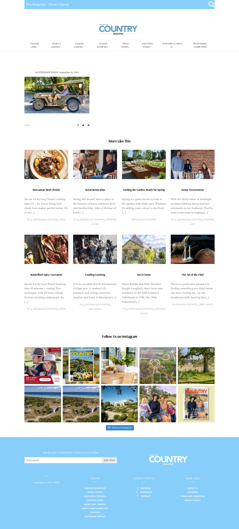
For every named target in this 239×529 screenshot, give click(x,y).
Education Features (95, 496)
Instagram (146, 492)
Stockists (95, 512)
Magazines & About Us (172, 45)
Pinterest (146, 496)
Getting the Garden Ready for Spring (144, 190)
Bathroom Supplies (95, 516)
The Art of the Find (193, 274)
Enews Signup (59, 4)
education (95, 309)
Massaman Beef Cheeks (46, 190)
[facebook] (78, 125)
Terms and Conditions (192, 496)
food (62, 219)
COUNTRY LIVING (34, 45)
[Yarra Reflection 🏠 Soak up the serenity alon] (157, 365)
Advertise (192, 492)
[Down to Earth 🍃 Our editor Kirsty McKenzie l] (157, 404)
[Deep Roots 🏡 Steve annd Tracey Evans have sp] (196, 365)
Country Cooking (79, 45)
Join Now (109, 460)
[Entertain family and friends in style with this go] (119, 365)
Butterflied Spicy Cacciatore (46, 274)
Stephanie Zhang (48, 72)
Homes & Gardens (56, 45)
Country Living (95, 500)
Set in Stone (144, 274)
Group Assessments (192, 190)
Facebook (145, 488)
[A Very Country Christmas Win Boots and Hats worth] (42, 365)
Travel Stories (125, 45)
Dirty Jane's (206, 304)
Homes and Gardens (95, 504)
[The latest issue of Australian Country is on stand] (81, 365)
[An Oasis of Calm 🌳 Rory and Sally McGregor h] (119, 404)
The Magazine (36, 4)
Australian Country (45, 219)
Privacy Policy (192, 500)
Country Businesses (102, 45)
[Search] (211, 4)
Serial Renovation (95, 190)
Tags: (27, 125)
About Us (193, 488)
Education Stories (147, 45)
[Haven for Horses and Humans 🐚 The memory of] (42, 404)
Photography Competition (200, 45)
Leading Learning (95, 274)
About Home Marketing (95, 508)
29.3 (29, 219)
